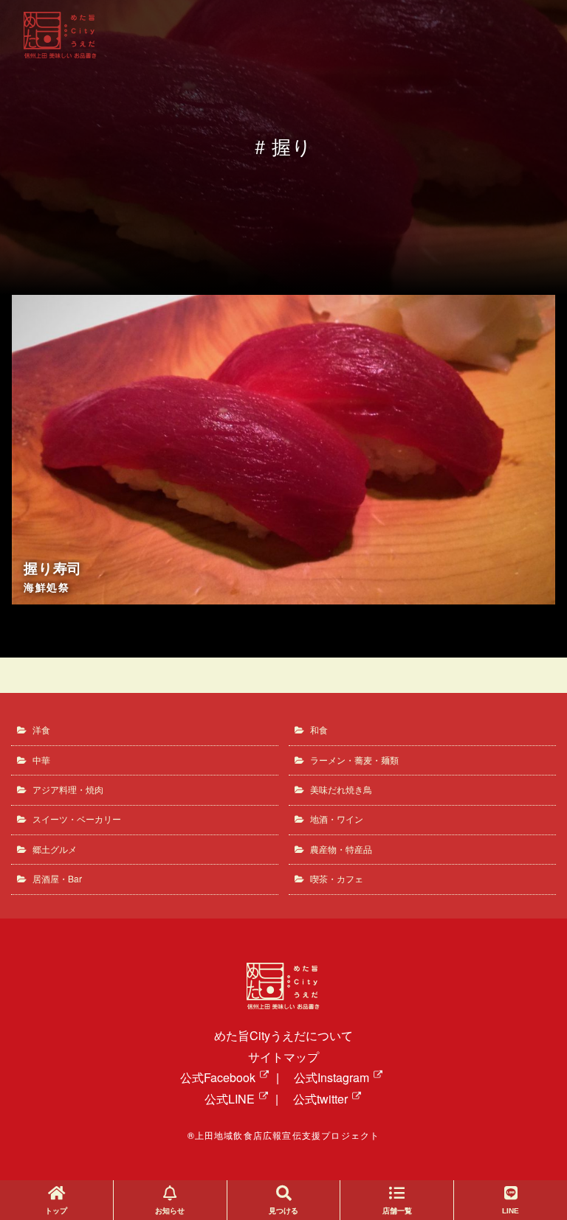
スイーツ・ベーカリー (76, 818)
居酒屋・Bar (57, 878)
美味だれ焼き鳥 (341, 789)
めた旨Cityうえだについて (283, 1035)
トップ (56, 1211)
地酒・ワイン (336, 818)
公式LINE (230, 1098)
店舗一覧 (397, 1211)
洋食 (41, 729)
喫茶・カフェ (336, 878)
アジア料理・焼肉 (67, 789)
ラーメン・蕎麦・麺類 (354, 759)
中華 (41, 759)
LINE (510, 1211)
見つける (283, 1211)
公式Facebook (217, 1077)
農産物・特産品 (341, 849)
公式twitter (320, 1098)
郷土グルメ (54, 849)
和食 (319, 729)
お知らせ (170, 1211)
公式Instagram (331, 1077)
